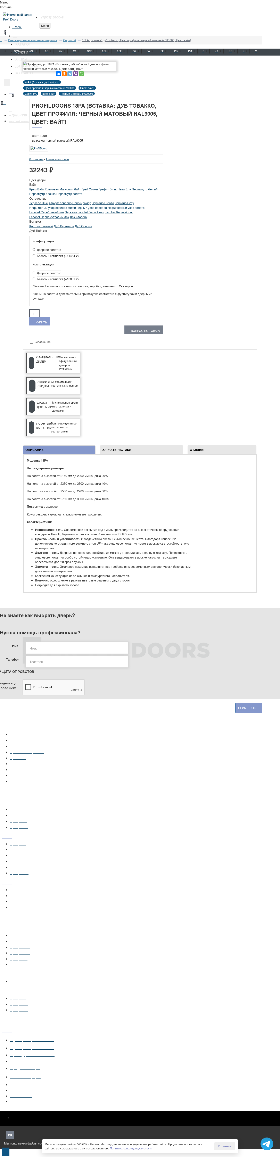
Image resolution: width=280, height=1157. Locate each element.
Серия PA (69, 40)
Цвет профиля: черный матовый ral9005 (49, 88)
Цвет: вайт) (87, 88)
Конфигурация (44, 241)
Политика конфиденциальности (131, 1148)
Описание (34, 449)
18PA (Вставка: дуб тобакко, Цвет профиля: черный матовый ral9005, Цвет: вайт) (136, 40)
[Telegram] (69, 73)
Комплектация (43, 264)
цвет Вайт (48, 94)
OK (10, 1135)
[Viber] (75, 73)
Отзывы (197, 449)
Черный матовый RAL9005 (76, 94)
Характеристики (116, 449)
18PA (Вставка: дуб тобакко (42, 82)
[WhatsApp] (81, 73)
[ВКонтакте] (58, 73)
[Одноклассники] (64, 73)
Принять (224, 1146)
